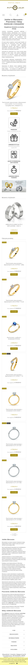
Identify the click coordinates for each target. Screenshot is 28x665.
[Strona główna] (15, 7)
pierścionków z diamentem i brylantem (11, 67)
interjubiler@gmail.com (18, 657)
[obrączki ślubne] (14, 186)
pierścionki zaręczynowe (7, 55)
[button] (3, 15)
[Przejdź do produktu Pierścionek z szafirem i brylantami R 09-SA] (14, 326)
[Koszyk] (24, 15)
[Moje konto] (17, 15)
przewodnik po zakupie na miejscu (11, 607)
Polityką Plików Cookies (9, 660)
